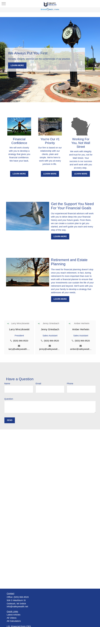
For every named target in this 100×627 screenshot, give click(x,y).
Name (7, 383)
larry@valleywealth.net (19, 349)
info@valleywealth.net (17, 606)
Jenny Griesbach (50, 329)
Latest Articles (13, 614)
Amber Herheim (80, 329)
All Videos (11, 618)
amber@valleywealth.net (80, 349)
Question (8, 399)
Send (9, 420)
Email (38, 383)
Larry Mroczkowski (19, 329)
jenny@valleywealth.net (50, 349)
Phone (70, 383)
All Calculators (14, 621)
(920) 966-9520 (20, 340)
